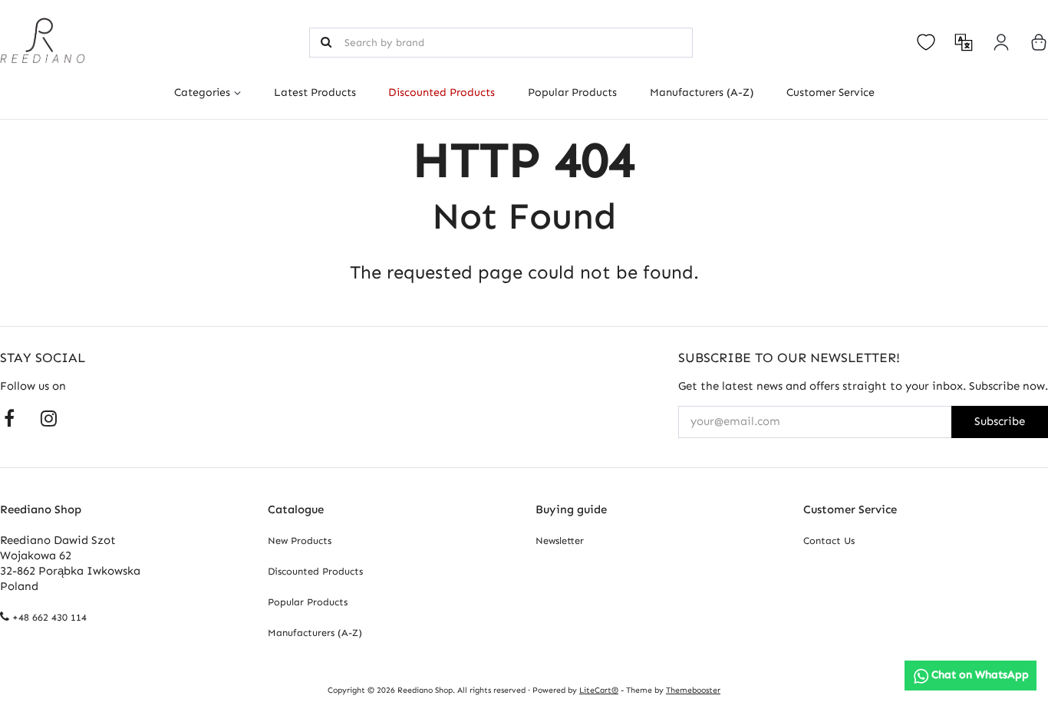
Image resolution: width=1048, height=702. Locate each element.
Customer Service (830, 92)
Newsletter (560, 540)
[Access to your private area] (1001, 42)
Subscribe (999, 421)
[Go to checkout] (1039, 42)
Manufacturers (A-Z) (701, 92)
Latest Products (315, 92)
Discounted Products (441, 92)
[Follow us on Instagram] (49, 418)
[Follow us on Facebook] (9, 418)
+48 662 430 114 (49, 617)
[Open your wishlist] (926, 42)
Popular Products (572, 92)
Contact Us (829, 540)
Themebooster (693, 690)
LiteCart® (598, 690)
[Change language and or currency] (963, 42)
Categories (202, 92)
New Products (299, 540)
